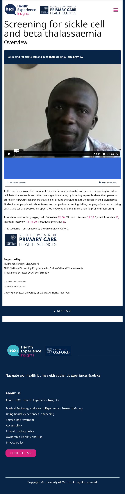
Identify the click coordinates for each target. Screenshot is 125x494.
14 (27, 222)
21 (88, 217)
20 (35, 222)
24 (92, 217)
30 (63, 217)
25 (63, 222)
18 (31, 222)
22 (59, 217)
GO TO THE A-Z (20, 453)
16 (117, 217)
